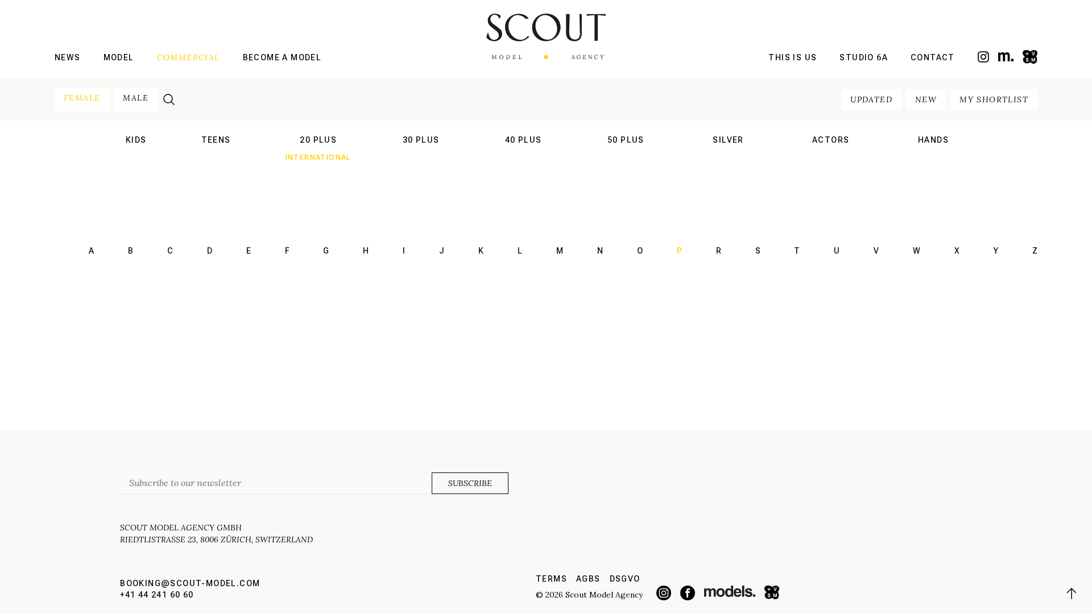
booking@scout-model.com (190, 583)
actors (830, 139)
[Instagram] (983, 57)
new (926, 99)
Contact (933, 57)
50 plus (625, 139)
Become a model (282, 57)
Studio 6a (863, 57)
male (135, 98)
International (216, 157)
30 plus (421, 139)
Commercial (188, 57)
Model (119, 57)
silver (728, 139)
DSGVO (625, 578)
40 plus (523, 139)
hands (933, 139)
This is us (792, 57)
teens (216, 139)
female (82, 98)
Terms (551, 578)
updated (871, 99)
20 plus (318, 139)
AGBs (588, 578)
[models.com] (1006, 56)
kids (136, 139)
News (68, 57)
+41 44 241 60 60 (156, 594)
